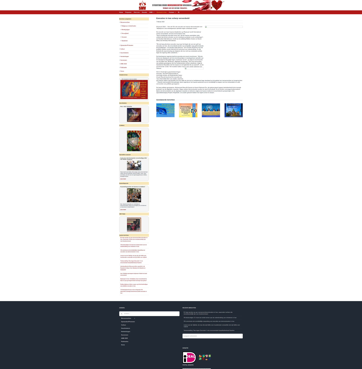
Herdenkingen (124, 56)
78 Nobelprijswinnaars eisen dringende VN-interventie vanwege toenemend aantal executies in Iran (133, 291)
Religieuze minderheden (129, 26)
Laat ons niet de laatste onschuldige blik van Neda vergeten (133, 158)
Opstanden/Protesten (126, 45)
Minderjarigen (126, 29)
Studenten (125, 40)
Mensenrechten (125, 22)
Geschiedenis (124, 52)
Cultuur (122, 49)
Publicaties (123, 67)
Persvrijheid (125, 33)
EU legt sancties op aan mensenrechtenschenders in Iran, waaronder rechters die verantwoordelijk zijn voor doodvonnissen (133, 239)
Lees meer (123, 179)
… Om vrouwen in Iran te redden (128, 79)
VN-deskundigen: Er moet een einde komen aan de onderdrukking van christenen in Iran (210, 317)
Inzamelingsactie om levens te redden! (132, 186)
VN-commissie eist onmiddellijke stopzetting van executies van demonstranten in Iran (209, 321)
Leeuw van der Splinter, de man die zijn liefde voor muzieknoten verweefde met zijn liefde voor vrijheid (212, 325)
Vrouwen (124, 37)
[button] (178, 12)
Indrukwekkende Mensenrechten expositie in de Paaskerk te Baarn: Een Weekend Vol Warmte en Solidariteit (132, 268)
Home (122, 71)
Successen (123, 60)
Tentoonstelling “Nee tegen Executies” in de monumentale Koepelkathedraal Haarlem (209, 330)
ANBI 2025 (123, 64)
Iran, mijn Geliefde (126, 106)
